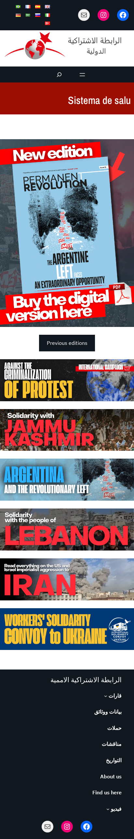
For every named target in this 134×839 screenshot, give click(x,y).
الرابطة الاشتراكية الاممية (86, 679)
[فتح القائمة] (82, 75)
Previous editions (67, 343)
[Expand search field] (59, 74)
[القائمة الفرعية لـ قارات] (105, 696)
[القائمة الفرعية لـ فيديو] (108, 809)
